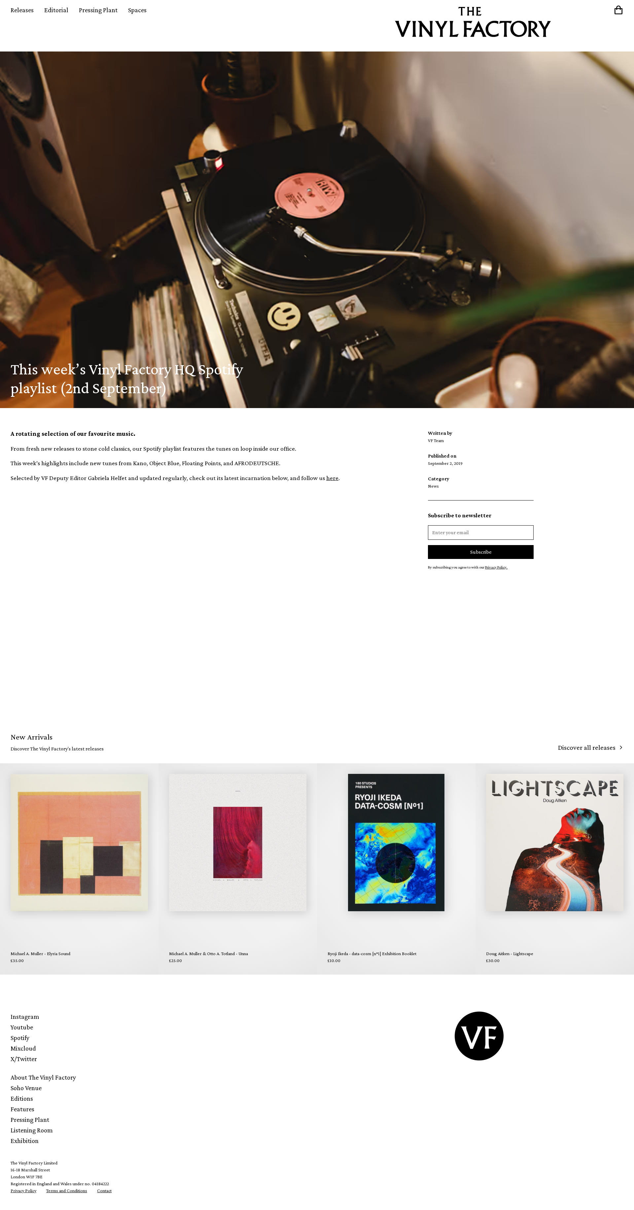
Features (22, 1109)
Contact (104, 1190)
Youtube (22, 1027)
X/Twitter (24, 1058)
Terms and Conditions (66, 1190)
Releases (22, 10)
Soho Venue (26, 1087)
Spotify (20, 1037)
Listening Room (32, 1130)
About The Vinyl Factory (43, 1077)
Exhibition (25, 1140)
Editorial (56, 10)
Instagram (25, 1016)
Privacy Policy (23, 1190)
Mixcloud (23, 1048)
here (332, 477)
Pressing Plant (98, 10)
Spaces (137, 10)
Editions (22, 1098)
